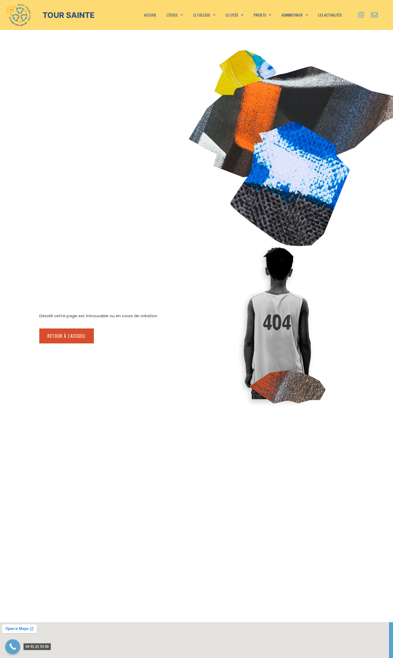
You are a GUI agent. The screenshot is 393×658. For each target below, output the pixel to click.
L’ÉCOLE (172, 15)
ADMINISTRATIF (292, 15)
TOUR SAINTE (69, 15)
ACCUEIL (150, 15)
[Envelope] (374, 15)
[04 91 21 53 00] (12, 646)
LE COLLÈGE (201, 15)
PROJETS (260, 15)
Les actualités (330, 15)
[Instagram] (361, 15)
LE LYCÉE (232, 15)
